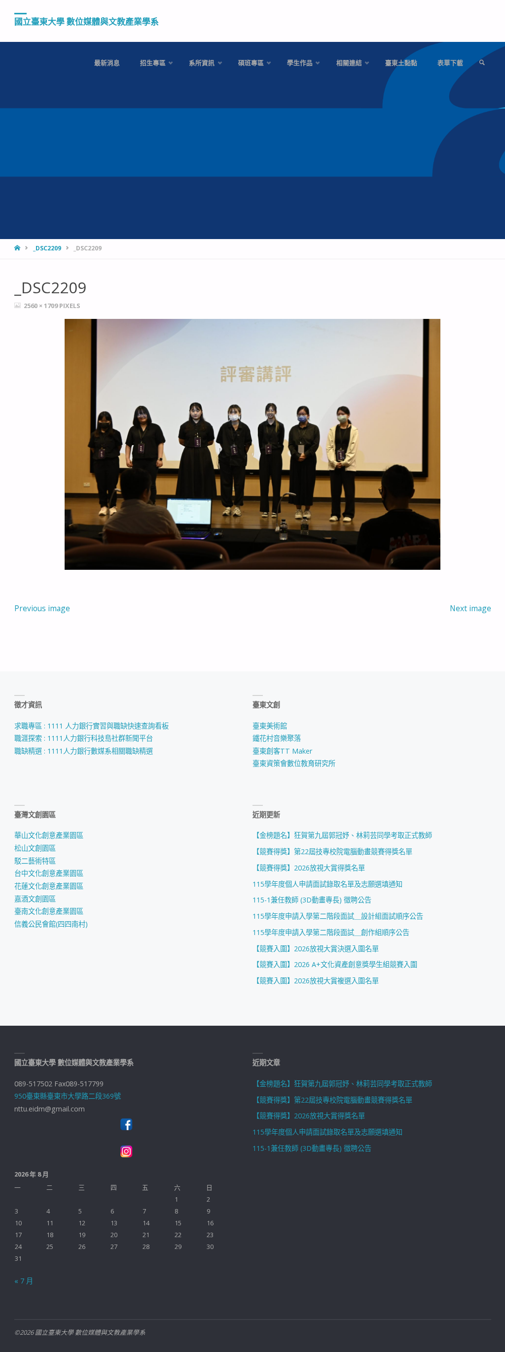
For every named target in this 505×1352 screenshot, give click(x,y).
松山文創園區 (35, 848)
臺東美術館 (269, 725)
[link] (482, 63)
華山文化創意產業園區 (48, 835)
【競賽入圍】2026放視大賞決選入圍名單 (315, 948)
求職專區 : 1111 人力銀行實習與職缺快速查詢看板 (91, 725)
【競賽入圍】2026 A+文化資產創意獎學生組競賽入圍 (334, 964)
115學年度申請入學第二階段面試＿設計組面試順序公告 (337, 916)
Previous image (42, 608)
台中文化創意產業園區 (48, 873)
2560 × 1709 (41, 305)
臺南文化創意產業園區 (48, 911)
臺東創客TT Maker (282, 751)
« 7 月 (23, 1280)
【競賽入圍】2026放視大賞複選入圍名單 (315, 980)
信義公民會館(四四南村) (51, 924)
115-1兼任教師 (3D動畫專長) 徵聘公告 (311, 899)
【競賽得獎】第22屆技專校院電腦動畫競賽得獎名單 (332, 851)
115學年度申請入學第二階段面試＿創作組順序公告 (330, 932)
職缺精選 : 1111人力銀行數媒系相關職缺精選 (83, 751)
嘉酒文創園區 (35, 898)
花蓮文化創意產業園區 (48, 886)
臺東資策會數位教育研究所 (293, 763)
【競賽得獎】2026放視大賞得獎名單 (308, 867)
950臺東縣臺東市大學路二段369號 (67, 1096)
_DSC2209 (47, 248)
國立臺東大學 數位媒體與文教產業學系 (86, 21)
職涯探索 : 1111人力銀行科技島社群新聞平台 (83, 738)
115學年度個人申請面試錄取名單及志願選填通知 (327, 884)
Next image (470, 608)
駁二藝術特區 (35, 861)
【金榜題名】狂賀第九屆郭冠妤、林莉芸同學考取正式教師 (342, 835)
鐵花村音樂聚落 (276, 738)
